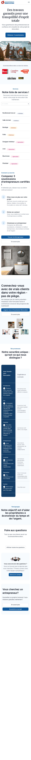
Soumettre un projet (15, 609)
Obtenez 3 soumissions (15, 35)
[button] (29, 2)
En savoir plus (15, 241)
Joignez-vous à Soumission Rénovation (15, 310)
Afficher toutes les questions (16, 547)
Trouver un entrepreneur (15, 237)
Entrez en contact (15, 574)
